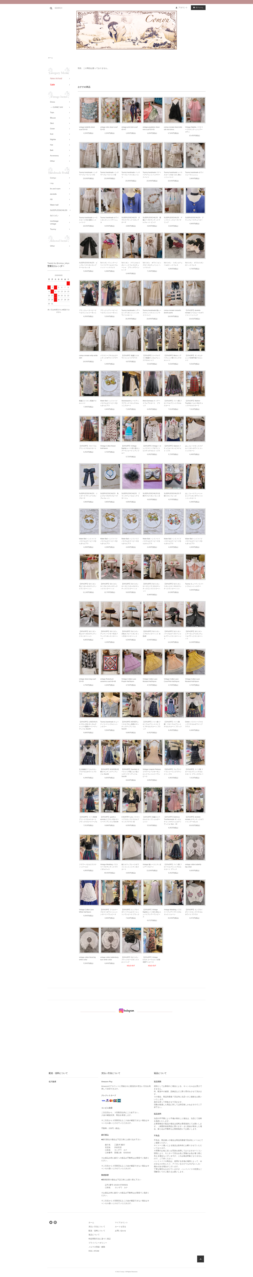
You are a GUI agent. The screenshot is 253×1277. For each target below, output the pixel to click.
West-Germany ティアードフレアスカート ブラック (151, 403)
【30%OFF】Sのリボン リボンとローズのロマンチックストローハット (172, 586)
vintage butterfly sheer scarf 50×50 (87, 128)
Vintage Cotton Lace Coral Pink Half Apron (171, 680)
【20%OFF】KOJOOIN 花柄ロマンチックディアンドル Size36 (109, 771)
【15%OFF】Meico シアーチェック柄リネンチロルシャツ (172, 358)
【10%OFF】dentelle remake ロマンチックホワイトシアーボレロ (194, 819)
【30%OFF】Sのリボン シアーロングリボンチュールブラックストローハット (194, 634)
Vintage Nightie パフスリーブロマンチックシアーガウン (194, 129)
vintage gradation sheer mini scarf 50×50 (151, 128)
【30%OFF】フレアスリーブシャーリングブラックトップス (172, 771)
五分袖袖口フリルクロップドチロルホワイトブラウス (87, 771)
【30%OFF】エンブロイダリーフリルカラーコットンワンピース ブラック (130, 912)
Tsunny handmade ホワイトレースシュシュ (194, 174)
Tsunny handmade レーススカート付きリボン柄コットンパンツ (173, 175)
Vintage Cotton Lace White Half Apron (86, 911)
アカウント (183, 7)
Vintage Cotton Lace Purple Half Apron (128, 680)
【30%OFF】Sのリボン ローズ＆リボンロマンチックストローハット (109, 586)
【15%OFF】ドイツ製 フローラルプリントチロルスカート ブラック (173, 867)
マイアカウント (121, 1222)
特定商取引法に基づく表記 (100, 1239)
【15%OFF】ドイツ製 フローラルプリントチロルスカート (173, 403)
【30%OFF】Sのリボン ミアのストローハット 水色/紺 (151, 633)
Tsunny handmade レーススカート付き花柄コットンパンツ (88, 220)
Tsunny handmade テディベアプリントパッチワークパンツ (152, 175)
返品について (94, 1235)
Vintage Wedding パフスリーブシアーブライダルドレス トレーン (172, 912)
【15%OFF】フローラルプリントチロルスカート (87, 447)
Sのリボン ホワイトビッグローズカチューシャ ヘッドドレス (152, 265)
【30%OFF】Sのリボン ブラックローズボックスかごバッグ (130, 959)
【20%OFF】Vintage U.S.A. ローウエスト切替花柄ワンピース (151, 959)
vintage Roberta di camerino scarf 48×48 (108, 680)
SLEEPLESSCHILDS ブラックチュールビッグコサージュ (130, 496)
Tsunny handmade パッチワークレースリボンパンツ (130, 175)
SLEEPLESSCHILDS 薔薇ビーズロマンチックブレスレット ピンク (152, 220)
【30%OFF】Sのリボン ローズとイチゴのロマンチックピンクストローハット (151, 587)
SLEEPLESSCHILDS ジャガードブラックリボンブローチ (88, 496)
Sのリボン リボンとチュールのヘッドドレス (173, 264)
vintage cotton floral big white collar (87, 958)
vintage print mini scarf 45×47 (129, 128)
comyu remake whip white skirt (88, 357)
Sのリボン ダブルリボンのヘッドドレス (194, 264)
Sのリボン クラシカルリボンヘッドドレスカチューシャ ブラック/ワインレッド (130, 266)
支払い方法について (97, 1227)
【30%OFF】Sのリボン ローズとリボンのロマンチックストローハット (130, 586)
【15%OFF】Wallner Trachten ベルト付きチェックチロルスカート (194, 403)
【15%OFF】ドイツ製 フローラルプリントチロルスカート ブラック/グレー (194, 771)
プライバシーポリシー (98, 1243)
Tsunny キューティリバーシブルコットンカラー (194, 585)
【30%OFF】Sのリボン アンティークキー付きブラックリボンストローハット (109, 634)
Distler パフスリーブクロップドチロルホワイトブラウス (194, 724)
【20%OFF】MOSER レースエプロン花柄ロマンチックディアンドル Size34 (130, 725)
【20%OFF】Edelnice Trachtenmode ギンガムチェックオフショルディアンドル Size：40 (172, 820)
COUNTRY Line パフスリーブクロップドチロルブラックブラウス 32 (130, 819)
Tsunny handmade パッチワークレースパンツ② (109, 174)
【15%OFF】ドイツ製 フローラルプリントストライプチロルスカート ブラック (151, 725)
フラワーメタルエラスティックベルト (87, 866)
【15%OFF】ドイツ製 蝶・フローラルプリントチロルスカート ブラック (173, 724)
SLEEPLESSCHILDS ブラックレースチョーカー (194, 219)
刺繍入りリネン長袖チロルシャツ (87, 402)
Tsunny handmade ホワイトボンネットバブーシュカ (109, 220)
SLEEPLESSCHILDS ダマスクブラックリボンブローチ (130, 220)
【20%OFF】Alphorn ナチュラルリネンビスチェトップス (172, 448)
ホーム (50, 58)
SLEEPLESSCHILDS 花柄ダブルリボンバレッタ (151, 495)
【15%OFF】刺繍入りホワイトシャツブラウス (130, 357)
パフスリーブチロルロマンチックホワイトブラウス (109, 358)
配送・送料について (97, 1231)
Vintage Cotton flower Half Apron (108, 447)
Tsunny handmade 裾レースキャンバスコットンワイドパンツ (152, 312)
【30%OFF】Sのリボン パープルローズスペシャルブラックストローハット (172, 634)
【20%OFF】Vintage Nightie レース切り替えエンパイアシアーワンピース (152, 913)
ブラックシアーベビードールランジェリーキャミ (109, 311)
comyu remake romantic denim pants (172, 311)
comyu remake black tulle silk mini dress (173, 128)
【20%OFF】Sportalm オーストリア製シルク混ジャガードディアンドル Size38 (130, 772)
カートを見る (120, 1227)
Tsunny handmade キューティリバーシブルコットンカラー (109, 724)
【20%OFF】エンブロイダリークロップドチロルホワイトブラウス (194, 912)
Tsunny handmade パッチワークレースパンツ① (88, 174)
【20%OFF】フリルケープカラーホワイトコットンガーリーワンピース (109, 912)
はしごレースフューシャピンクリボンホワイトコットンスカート (194, 496)
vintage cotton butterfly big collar (193, 866)
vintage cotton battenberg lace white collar (109, 958)
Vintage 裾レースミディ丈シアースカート (152, 866)
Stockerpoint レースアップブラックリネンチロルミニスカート (130, 403)
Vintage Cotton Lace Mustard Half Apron (150, 680)
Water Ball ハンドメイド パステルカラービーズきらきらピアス (109, 403)
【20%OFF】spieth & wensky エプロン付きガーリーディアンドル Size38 (109, 819)
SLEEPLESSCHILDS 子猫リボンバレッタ (172, 495)
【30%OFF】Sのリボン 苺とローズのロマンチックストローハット (87, 633)
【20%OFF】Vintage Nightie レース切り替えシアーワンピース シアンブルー (130, 449)
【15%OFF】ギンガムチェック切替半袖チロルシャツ (194, 358)
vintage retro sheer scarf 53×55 (109, 128)
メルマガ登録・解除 (97, 1247)
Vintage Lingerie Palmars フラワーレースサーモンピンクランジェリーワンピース (152, 772)
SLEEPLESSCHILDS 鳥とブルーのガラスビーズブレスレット (109, 496)
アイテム (199, 7)
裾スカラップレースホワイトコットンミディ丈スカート (130, 867)
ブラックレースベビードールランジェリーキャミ (87, 311)
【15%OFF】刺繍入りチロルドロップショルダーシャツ (151, 819)
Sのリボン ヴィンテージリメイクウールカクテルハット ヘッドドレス (109, 265)
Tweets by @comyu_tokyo (58, 263)
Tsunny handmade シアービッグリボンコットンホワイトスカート (130, 312)
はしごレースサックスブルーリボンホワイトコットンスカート (194, 448)
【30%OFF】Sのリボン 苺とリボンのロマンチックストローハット (87, 586)
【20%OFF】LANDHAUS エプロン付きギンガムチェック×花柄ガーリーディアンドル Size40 (88, 725)
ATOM (96, 1251)
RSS (90, 1251)
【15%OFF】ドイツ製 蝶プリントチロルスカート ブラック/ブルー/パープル (88, 819)
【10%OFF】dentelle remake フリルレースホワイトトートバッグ (194, 312)
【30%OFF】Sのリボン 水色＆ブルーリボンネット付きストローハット (130, 633)
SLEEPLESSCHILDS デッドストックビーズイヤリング (173, 220)
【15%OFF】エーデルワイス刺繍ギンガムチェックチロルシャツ (151, 358)
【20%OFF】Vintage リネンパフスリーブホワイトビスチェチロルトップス (152, 448)
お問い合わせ (120, 1231)
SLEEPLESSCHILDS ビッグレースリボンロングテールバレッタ (88, 265)
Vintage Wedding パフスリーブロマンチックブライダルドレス (109, 867)
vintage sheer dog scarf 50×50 (87, 680)
